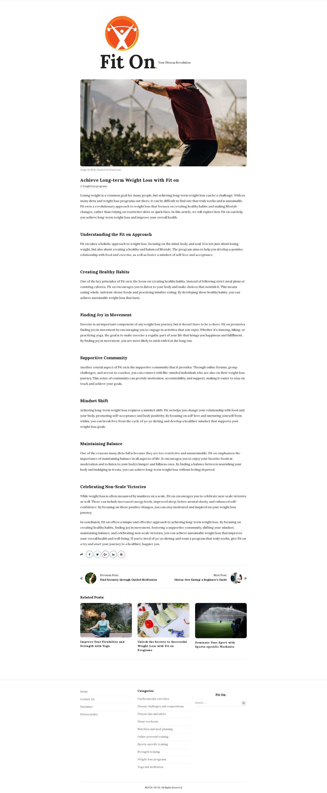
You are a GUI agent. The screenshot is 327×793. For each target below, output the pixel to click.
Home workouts (148, 721)
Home (84, 691)
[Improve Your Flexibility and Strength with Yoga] (106, 620)
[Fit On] (121, 32)
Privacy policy (89, 714)
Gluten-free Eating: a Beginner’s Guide (200, 579)
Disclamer (86, 706)
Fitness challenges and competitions (161, 706)
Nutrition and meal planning (155, 729)
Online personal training (153, 736)
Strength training (149, 751)
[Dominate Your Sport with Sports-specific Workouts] (221, 620)
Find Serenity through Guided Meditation (128, 579)
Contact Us (87, 699)
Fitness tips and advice (152, 714)
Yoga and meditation (150, 767)
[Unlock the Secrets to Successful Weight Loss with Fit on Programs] (163, 620)
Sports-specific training (153, 744)
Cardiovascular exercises (153, 698)
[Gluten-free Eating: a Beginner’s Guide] (236, 578)
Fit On (127, 61)
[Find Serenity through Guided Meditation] (90, 578)
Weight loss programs (95, 186)
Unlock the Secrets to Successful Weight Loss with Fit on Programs (162, 646)
